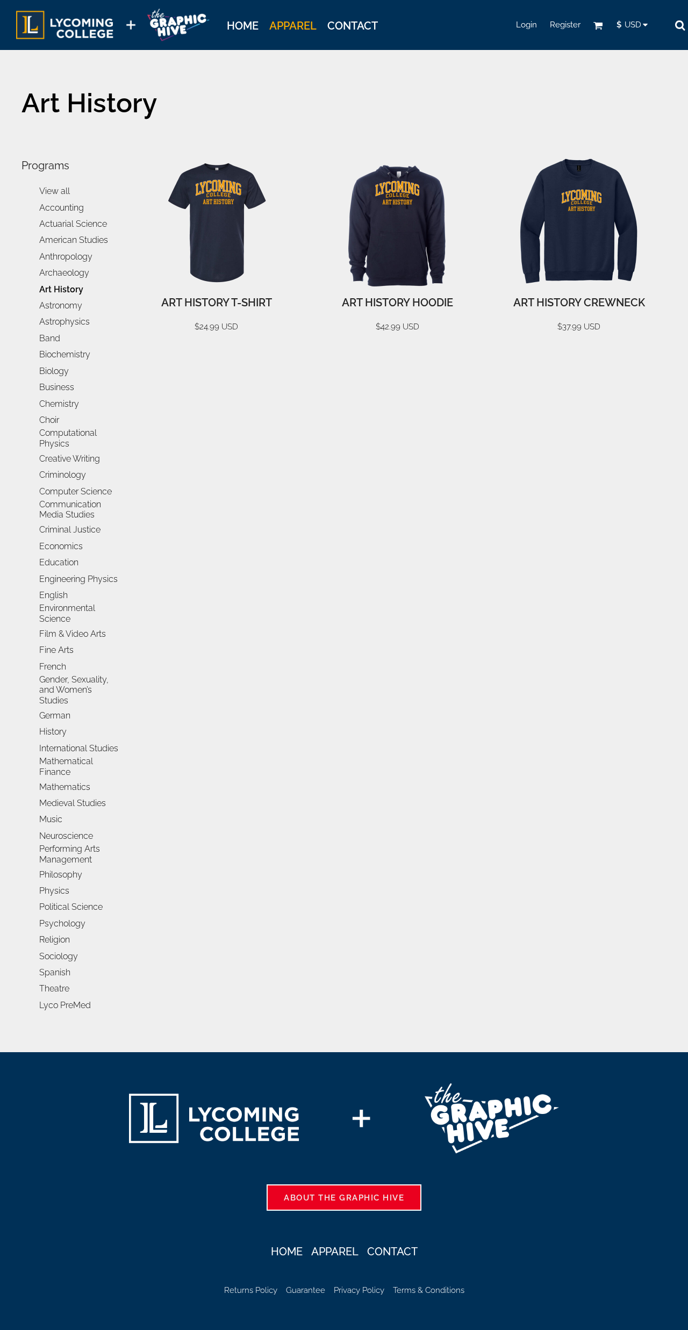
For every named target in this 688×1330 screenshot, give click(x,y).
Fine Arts (56, 650)
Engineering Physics (78, 579)
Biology (54, 371)
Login (526, 25)
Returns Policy (250, 1290)
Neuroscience (66, 836)
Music (50, 819)
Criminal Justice (70, 529)
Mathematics (64, 787)
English (53, 595)
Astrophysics (64, 322)
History (53, 732)
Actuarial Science (73, 224)
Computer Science (75, 491)
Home (287, 1251)
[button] (598, 25)
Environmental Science (67, 613)
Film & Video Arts (72, 634)
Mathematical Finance (66, 766)
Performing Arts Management (69, 854)
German (54, 715)
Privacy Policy (359, 1290)
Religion (54, 939)
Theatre (54, 988)
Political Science (71, 907)
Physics (54, 891)
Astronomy (60, 305)
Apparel (335, 1251)
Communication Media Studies (70, 509)
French (52, 667)
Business (56, 387)
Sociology (58, 956)
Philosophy (60, 874)
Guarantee (305, 1290)
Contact (392, 1251)
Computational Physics (68, 438)
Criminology (62, 475)
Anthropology (65, 256)
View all (54, 191)
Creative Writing (69, 459)
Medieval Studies (72, 803)
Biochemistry (64, 354)
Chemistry (59, 404)
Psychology (62, 923)
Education (58, 562)
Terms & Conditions (428, 1290)
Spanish (54, 972)
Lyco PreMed (65, 1005)
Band (49, 338)
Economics (61, 546)
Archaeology (64, 273)
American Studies (73, 240)
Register (565, 25)
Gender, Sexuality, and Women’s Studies (74, 690)
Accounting (61, 208)
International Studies (78, 748)
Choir (49, 420)
